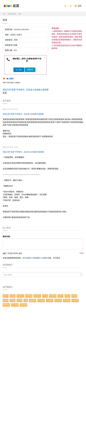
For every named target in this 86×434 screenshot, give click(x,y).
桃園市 (19, 35)
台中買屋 (15, 305)
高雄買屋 (23, 305)
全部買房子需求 (12, 14)
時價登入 (20, 296)
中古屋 (45, 296)
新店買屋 (66, 300)
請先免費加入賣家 (29, 258)
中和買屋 (41, 300)
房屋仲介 (37, 296)
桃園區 (13, 35)
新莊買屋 (58, 300)
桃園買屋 (6, 305)
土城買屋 (75, 300)
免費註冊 (30, 70)
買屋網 (12, 300)
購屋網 (5, 300)
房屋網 (67, 296)
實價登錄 (29, 296)
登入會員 (19, 70)
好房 (25, 300)
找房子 (60, 296)
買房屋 (12, 296)
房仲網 (19, 300)
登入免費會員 (44, 258)
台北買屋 (49, 300)
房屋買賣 (53, 296)
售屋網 (74, 296)
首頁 (4, 14)
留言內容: (6, 236)
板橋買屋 (32, 300)
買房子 (5, 296)
